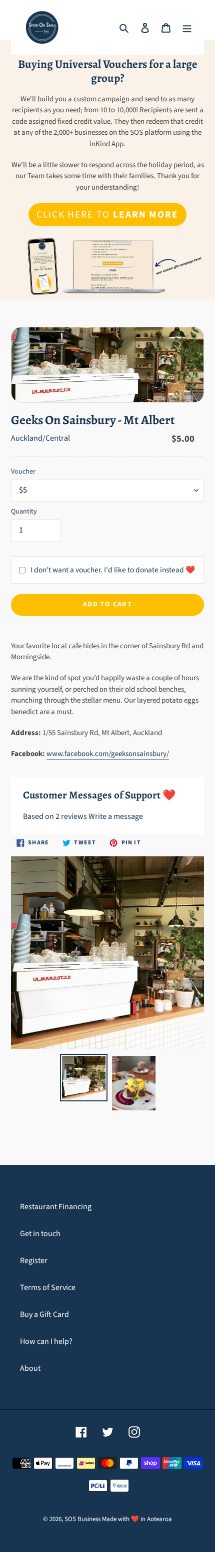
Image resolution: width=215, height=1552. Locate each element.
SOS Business (82, 1519)
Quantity (24, 512)
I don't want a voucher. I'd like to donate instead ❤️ (112, 569)
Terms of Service (48, 1287)
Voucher (23, 472)
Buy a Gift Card (44, 1314)
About (30, 1368)
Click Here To (107, 215)
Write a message (115, 816)
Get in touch (40, 1233)
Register (34, 1260)
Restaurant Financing (56, 1206)
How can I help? (46, 1341)
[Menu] (187, 27)
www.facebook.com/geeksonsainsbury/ (107, 754)
